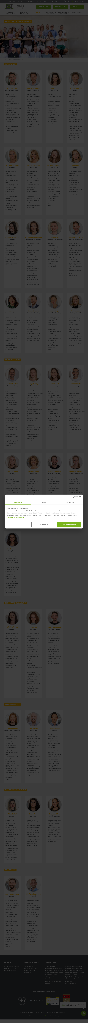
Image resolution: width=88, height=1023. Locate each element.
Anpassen (43, 524)
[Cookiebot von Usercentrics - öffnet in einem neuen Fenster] (73, 497)
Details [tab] (44, 502)
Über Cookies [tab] (70, 502)
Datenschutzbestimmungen (15, 517)
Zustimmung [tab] (18, 502)
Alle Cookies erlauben (69, 524)
